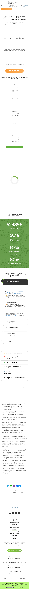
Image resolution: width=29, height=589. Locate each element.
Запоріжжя (18, 556)
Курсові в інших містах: (10, 556)
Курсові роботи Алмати (9, 562)
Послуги (14, 524)
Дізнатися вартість (14, 70)
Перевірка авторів (14, 527)
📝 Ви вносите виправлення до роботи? (13, 367)
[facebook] (16, 513)
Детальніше (18, 587)
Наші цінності (14, 520)
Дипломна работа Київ (14, 573)
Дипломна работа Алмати (14, 571)
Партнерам (14, 535)
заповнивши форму (16, 293)
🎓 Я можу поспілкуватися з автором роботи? (14, 378)
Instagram (8, 315)
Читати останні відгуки (14, 146)
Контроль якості (15, 526)
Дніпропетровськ (17, 558)
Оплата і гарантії (14, 531)
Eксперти (14, 538)
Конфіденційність (14, 533)
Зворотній (25, 6)
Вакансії (15, 537)
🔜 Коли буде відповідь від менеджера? (11, 372)
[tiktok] (13, 513)
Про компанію (14, 519)
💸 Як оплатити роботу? (11, 362)
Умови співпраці (14, 522)
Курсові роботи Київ (20, 562)
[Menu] (24, 2)
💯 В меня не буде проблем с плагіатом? (12, 357)
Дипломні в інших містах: (10, 565)
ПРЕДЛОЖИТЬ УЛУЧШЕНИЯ (14, 550)
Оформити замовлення (6, 8)
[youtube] (10, 513)
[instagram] (19, 513)
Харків (8, 558)
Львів (11, 558)
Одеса (23, 556)
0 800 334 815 (11, 5)
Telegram (14, 315)
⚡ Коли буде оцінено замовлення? (14, 353)
